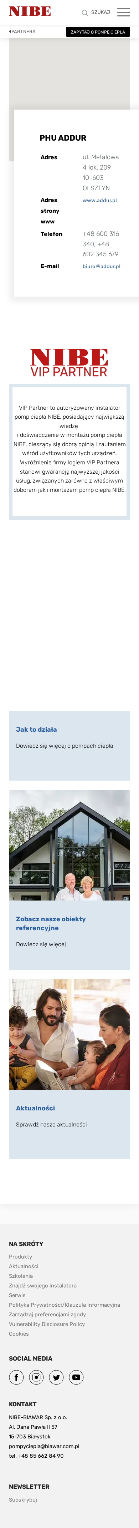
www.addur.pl (100, 200)
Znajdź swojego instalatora (43, 1285)
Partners (23, 31)
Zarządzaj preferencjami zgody (47, 1314)
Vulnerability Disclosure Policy (47, 1324)
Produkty (20, 1257)
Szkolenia (21, 1276)
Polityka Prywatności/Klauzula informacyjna (64, 1305)
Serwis (17, 1295)
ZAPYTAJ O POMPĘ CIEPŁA (98, 32)
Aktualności (23, 1266)
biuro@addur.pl (101, 266)
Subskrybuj (23, 1500)
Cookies (19, 1334)
